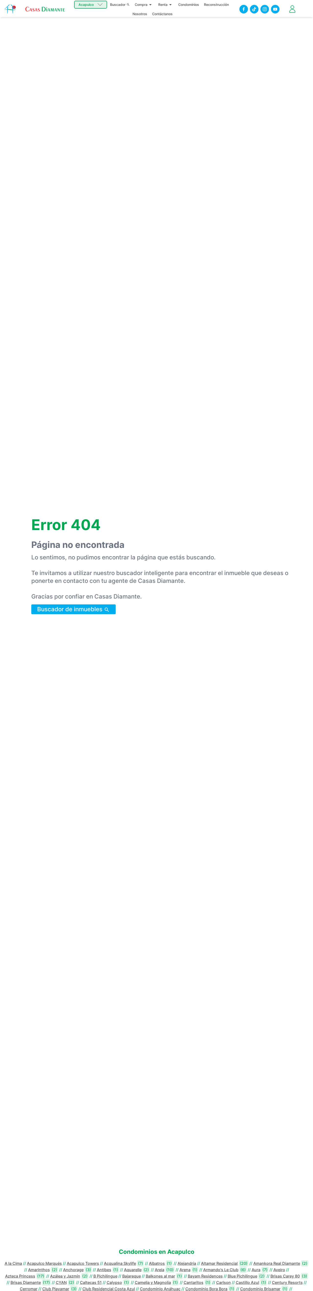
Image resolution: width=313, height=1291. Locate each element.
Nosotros (140, 14)
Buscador (117, 4)
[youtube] (275, 9)
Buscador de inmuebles (70, 609)
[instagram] (264, 9)
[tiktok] (254, 9)
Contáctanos (162, 14)
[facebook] (243, 9)
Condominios (188, 4)
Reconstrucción (216, 4)
